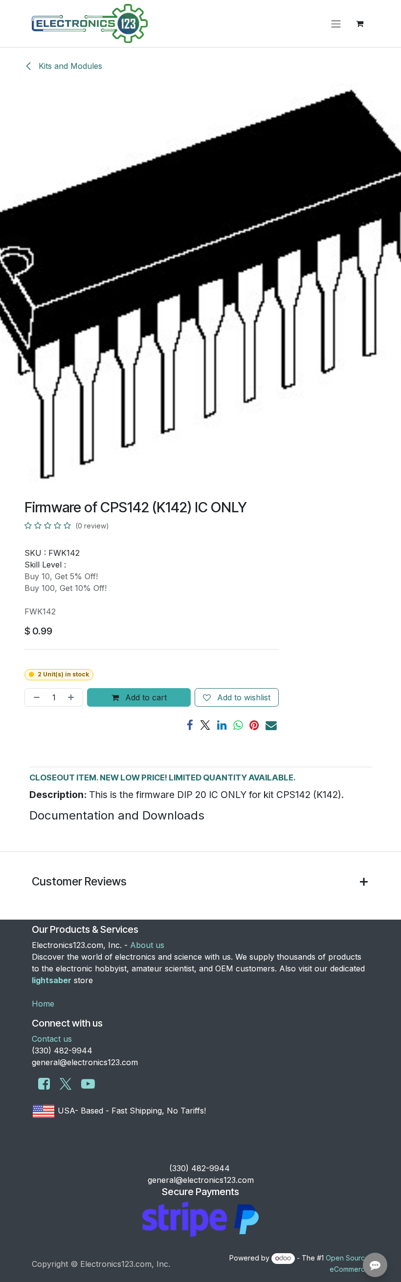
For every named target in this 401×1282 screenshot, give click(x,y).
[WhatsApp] (238, 725)
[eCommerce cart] (359, 23)
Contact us (52, 1039)
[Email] (271, 725)
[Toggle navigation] (336, 23)
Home (43, 1004)
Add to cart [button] (145, 697)
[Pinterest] (254, 725)
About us (147, 945)
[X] (205, 725)
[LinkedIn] (222, 725)
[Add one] (73, 697)
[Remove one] (35, 697)
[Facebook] (190, 725)
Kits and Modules (69, 66)
